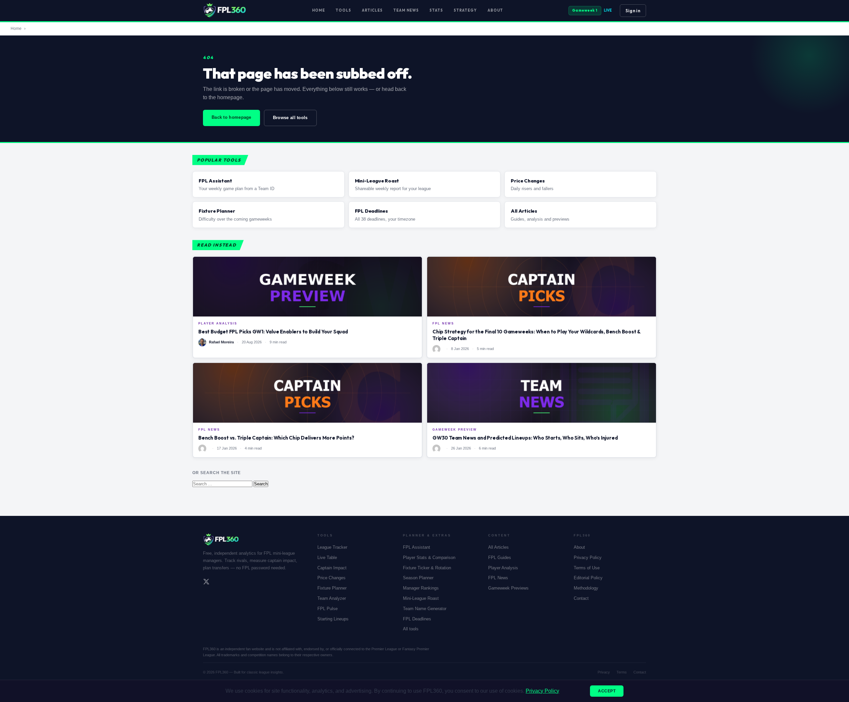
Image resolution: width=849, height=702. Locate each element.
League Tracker (332, 547)
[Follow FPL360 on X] (206, 582)
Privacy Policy (588, 557)
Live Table (327, 557)
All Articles (498, 547)
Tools (343, 10)
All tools (411, 628)
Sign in (632, 10)
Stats (436, 10)
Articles (372, 10)
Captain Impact (332, 567)
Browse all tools (290, 117)
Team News (406, 10)
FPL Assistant (416, 547)
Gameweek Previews (508, 588)
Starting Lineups (333, 618)
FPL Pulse (327, 608)
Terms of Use (587, 567)
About (495, 10)
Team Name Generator (424, 608)
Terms (622, 672)
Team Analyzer (331, 598)
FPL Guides (499, 557)
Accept (607, 691)
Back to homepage (231, 117)
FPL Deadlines (417, 618)
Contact (581, 598)
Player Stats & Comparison (429, 557)
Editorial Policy (588, 577)
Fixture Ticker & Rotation (427, 567)
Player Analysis (503, 567)
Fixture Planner (332, 588)
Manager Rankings (421, 588)
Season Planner (418, 577)
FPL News (498, 577)
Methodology (586, 588)
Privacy (604, 672)
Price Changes (331, 577)
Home (318, 10)
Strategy (465, 10)
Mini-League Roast (421, 598)
